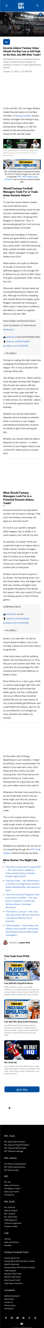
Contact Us (8, 1302)
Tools (6, 978)
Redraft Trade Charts (12, 1277)
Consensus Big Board (12, 1223)
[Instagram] (11, 1318)
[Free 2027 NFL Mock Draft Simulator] (22, 1009)
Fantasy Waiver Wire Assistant (16, 1267)
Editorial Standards (11, 1296)
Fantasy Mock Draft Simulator (16, 1261)
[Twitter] (35, 1318)
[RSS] (23, 1318)
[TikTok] (29, 1318)
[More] (9, 1108)
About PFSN (9, 1299)
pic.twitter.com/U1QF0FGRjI (16, 622)
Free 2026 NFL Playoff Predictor (18, 983)
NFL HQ (7, 1182)
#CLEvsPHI (11, 614)
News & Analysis (10, 1210)
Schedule (7, 1245)
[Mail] (17, 1318)
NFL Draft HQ (10, 1062)
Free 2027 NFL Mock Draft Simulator (21, 1021)
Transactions (9, 1195)
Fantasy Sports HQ (11, 1258)
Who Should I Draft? (12, 1280)
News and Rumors (11, 1185)
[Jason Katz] (6, 942)
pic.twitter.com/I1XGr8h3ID (15, 345)
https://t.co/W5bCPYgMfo (18, 341)
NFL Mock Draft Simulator (14, 1142)
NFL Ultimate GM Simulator (15, 1148)
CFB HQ (7, 1239)
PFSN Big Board (10, 1220)
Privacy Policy (9, 1305)
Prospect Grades (10, 1226)
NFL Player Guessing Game (15, 1164)
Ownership (8, 1308)
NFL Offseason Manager (14, 1151)
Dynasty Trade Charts (12, 1274)
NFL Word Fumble (11, 1170)
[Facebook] (6, 1318)
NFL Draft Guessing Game (14, 1167)
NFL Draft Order (10, 1217)
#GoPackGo (8, 329)
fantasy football (23, 115)
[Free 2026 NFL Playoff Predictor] (22, 971)
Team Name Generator (13, 1283)
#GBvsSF (11, 337)
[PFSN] (22, 5)
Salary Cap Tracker (11, 1191)
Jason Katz (25, 942)
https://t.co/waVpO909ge (18, 618)
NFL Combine (9, 1213)
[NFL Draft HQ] (22, 1050)
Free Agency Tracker (12, 1188)
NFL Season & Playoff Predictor (16, 1145)
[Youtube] (21, 1324)
